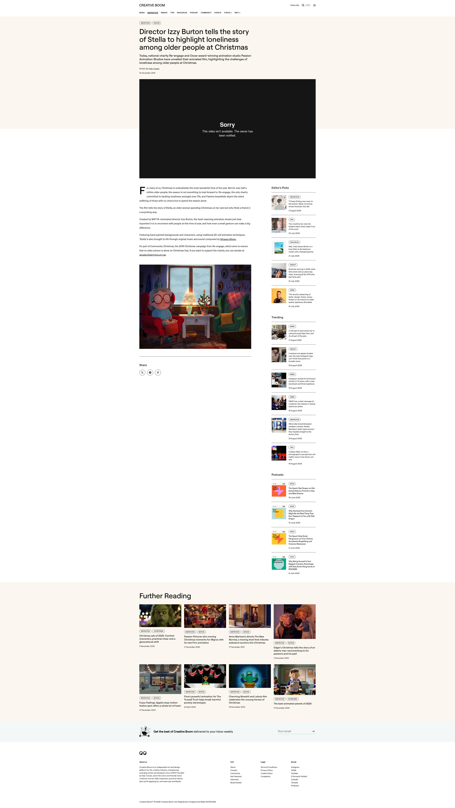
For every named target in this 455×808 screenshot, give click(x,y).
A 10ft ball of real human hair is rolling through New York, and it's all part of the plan (301, 333)
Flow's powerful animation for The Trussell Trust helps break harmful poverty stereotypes (202, 699)
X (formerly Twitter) (299, 776)
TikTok (293, 770)
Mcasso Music (228, 239)
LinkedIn (294, 779)
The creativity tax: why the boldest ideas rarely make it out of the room (302, 226)
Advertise (234, 779)
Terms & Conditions (269, 767)
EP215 (292, 506)
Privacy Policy (267, 770)
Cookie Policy (266, 773)
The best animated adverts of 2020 (293, 703)
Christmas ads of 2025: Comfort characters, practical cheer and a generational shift (157, 638)
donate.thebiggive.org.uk (152, 254)
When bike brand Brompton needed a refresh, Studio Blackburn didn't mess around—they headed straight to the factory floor (302, 429)
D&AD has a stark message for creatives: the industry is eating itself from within (302, 404)
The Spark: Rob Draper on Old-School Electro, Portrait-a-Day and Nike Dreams (302, 491)
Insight (293, 265)
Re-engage (176, 55)
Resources (294, 242)
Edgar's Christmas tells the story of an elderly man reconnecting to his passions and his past (294, 650)
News (292, 290)
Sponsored (292, 699)
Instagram (295, 767)
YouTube (294, 773)
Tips (291, 220)
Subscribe (294, 5)
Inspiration (145, 23)
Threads (294, 782)
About (232, 767)
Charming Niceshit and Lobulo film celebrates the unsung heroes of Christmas (248, 699)
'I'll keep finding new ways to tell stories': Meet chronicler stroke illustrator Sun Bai (301, 204)
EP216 (292, 484)
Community (235, 773)
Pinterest (295, 786)
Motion (156, 23)
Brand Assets (236, 782)
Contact (233, 770)
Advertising (158, 631)
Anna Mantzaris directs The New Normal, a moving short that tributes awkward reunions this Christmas (248, 639)
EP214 (292, 532)
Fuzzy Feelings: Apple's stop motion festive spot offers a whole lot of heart (160, 704)
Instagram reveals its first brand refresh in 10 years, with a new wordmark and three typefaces (302, 381)
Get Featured (235, 776)
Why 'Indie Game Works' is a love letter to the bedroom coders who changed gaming (301, 249)
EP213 (292, 557)
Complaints (265, 776)
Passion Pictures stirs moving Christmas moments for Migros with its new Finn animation (204, 639)
